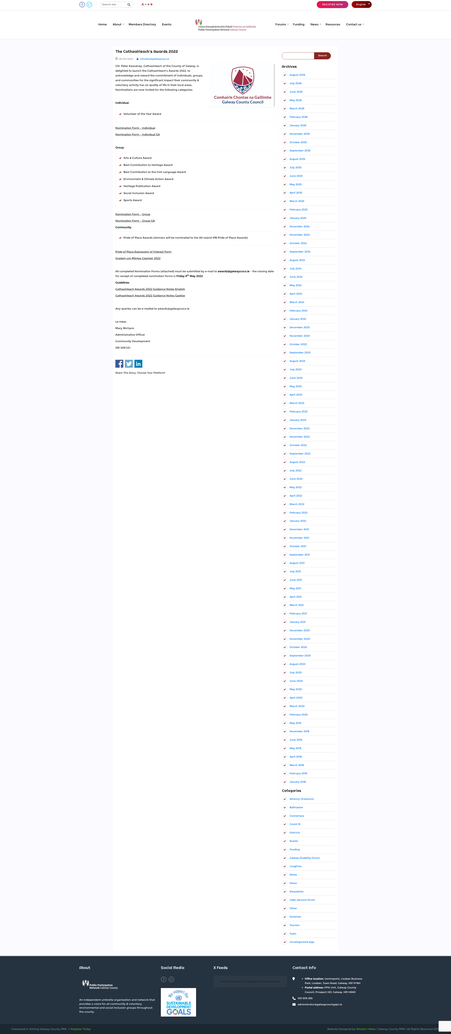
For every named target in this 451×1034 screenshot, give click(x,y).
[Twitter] (171, 979)
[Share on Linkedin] (138, 364)
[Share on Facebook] (119, 364)
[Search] (130, 5)
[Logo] (100, 985)
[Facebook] (163, 979)
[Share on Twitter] (129, 364)
